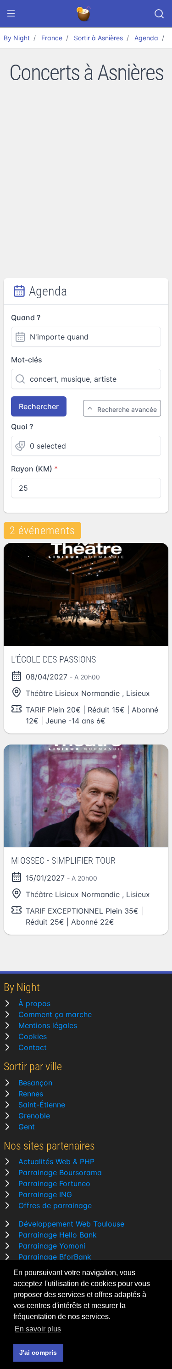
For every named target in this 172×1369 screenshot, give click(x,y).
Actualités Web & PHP (56, 1161)
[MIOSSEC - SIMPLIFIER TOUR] (86, 796)
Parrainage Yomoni (51, 1245)
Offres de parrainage (55, 1205)
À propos (34, 1003)
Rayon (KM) (31, 468)
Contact (32, 1047)
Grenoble (34, 1115)
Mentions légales (47, 1025)
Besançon (35, 1082)
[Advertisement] (86, 188)
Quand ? (25, 317)
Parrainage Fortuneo (54, 1183)
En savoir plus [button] (38, 1329)
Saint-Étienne (41, 1104)
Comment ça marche (55, 1014)
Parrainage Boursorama (60, 1172)
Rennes (30, 1093)
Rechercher (39, 406)
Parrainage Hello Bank (57, 1234)
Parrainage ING (45, 1194)
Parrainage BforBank (54, 1256)
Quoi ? (22, 426)
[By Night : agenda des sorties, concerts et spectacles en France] (84, 14)
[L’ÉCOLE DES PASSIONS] (86, 594)
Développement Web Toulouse (71, 1223)
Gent (26, 1126)
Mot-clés (26, 359)
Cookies (32, 1036)
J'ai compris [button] (38, 1352)
